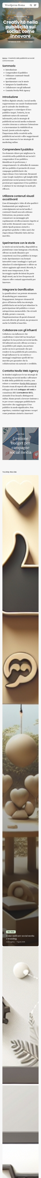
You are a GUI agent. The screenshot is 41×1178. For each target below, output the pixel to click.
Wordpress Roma (15, 5)
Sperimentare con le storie (17, 81)
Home (4, 58)
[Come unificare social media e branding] (20, 710)
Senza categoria (20, 16)
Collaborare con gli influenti (18, 87)
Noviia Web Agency (28, 383)
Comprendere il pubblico (17, 73)
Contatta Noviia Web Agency (18, 90)
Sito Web (11, 932)
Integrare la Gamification (17, 84)
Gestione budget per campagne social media (20, 443)
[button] (35, 5)
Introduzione (11, 70)
